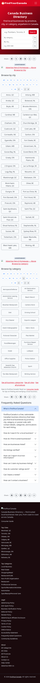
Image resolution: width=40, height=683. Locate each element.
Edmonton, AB (6, 554)
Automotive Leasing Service (10, 297)
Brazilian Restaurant (10, 305)
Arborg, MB (30, 95)
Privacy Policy (6, 621)
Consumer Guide (33, 389)
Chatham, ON (10, 123)
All (4, 80)
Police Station (30, 359)
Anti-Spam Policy (7, 606)
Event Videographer (10, 328)
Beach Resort (30, 297)
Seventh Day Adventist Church (10, 366)
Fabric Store (30, 328)
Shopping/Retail (7, 573)
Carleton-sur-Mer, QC (30, 116)
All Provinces (6, 654)
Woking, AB (30, 245)
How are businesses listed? (14, 444)
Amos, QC (10, 95)
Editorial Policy (6, 612)
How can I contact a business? (16, 480)
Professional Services (9, 585)
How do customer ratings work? (17, 469)
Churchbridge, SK (30, 123)
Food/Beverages (10, 343)
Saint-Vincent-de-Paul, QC (10, 218)
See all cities (29, 382)
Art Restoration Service (30, 289)
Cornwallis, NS (10, 134)
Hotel (10, 351)
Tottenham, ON (10, 237)
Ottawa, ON (5, 536)
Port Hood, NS (30, 197)
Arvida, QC (10, 100)
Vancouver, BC (6, 542)
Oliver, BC (30, 183)
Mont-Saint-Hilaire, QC (10, 184)
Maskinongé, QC (10, 177)
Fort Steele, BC (30, 140)
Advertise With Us (7, 666)
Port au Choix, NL (30, 191)
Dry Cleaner (10, 320)
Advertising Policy (7, 603)
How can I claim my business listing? (18, 463)
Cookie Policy (6, 627)
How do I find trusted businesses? (17, 439)
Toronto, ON (5, 534)
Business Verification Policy (11, 609)
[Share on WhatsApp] (29, 59)
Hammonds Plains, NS (30, 158)
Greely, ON (10, 157)
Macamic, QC (30, 172)
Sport (30, 366)
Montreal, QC (6, 531)
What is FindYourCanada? (14, 408)
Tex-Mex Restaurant (10, 374)
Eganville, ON (10, 140)
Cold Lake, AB (30, 129)
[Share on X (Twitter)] (16, 59)
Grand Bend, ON (30, 152)
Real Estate (5, 570)
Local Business (6, 567)
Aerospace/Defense (10, 289)
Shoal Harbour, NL (10, 225)
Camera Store (30, 305)
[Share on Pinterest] (25, 59)
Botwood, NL (30, 100)
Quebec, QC (5, 548)
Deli (10, 312)
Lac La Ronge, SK (30, 166)
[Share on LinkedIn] (21, 59)
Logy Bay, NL (10, 172)
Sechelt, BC (30, 217)
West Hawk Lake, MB (10, 246)
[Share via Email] (34, 59)
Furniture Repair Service (30, 343)
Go (35, 38)
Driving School (30, 312)
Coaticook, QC (10, 129)
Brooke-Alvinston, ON (30, 107)
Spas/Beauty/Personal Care (11, 593)
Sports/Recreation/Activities (11, 588)
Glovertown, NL (30, 146)
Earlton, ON (30, 134)
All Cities (4, 651)
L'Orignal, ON (10, 166)
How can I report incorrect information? (14, 456)
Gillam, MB (10, 146)
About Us (4, 657)
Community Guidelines (9, 639)
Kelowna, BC (5, 557)
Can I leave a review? (12, 474)
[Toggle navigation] (36, 3)
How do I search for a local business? (18, 433)
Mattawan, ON (30, 177)
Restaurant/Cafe (7, 576)
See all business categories (12, 382)
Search (33, 32)
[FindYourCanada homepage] (14, 3)
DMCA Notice (6, 630)
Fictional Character (10, 336)
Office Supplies (10, 359)
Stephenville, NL (30, 225)
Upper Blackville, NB (30, 238)
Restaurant (5, 582)
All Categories (6, 648)
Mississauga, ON (7, 551)
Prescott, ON (10, 203)
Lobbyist (30, 351)
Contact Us (5, 660)
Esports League (30, 320)
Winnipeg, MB (6, 545)
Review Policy (6, 615)
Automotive (5, 590)
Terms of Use (6, 624)
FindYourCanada (15, 677)
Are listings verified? (12, 450)
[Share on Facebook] (12, 59)
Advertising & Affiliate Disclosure (13, 618)
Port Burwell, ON (10, 197)
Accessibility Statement (9, 633)
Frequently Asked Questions (11, 636)
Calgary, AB (5, 539)
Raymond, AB (30, 203)
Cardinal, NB (10, 115)
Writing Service (30, 374)
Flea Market (30, 336)
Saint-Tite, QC (30, 209)
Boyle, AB (10, 106)
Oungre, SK (10, 191)
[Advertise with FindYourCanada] (20, 68)
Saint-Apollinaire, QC (10, 210)
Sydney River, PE (30, 231)
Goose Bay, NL (10, 152)
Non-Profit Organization (10, 579)
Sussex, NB (10, 231)
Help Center (5, 663)
